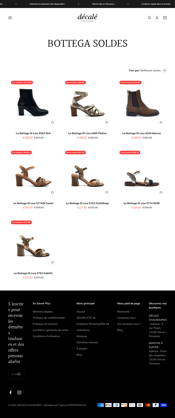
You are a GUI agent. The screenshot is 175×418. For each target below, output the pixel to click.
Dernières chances (87, 342)
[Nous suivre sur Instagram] (19, 392)
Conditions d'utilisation (46, 336)
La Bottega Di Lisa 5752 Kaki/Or (33, 273)
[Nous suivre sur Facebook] (10, 392)
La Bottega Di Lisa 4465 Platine (87, 133)
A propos (82, 348)
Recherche (123, 311)
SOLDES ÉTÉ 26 (86, 317)
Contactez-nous (126, 317)
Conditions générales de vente (50, 330)
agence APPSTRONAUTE (73, 405)
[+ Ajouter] (52, 122)
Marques (82, 336)
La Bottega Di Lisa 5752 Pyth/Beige (87, 203)
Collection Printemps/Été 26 (93, 323)
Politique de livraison (45, 323)
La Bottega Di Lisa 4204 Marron (141, 133)
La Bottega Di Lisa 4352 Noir (33, 133)
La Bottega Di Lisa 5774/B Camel (33, 203)
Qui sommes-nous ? (129, 323)
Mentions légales (43, 311)
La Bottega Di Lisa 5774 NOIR (142, 203)
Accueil (81, 311)
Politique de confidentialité (49, 317)
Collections (83, 330)
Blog (79, 354)
